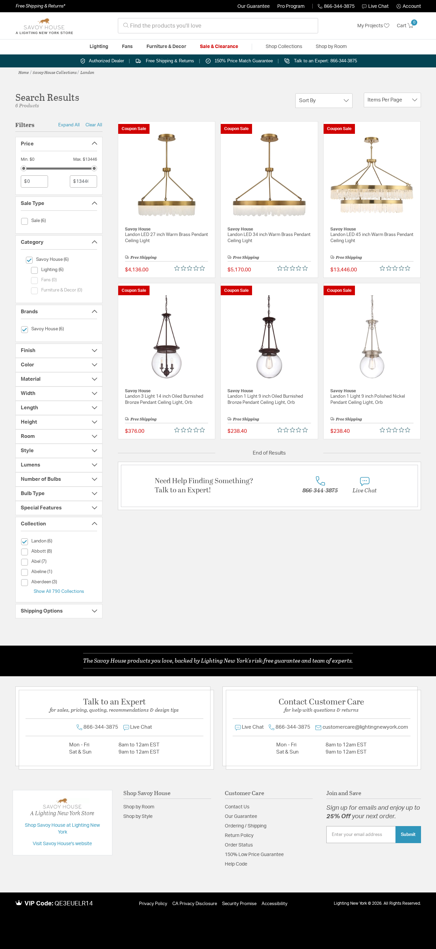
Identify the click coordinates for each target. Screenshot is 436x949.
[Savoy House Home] (44, 26)
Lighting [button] (99, 46)
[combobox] (218, 25)
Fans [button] (127, 46)
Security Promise (239, 904)
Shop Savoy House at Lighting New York (62, 829)
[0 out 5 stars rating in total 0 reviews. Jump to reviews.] (191, 268)
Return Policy (239, 835)
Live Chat (378, 6)
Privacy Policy (153, 904)
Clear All (93, 125)
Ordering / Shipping (245, 826)
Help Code (236, 864)
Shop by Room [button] (331, 46)
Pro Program (291, 6)
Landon (87, 72)
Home (23, 72)
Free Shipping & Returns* (40, 6)
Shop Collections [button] (284, 46)
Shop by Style (138, 816)
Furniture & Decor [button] (166, 46)
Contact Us (237, 807)
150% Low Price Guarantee (254, 854)
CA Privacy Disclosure (194, 904)
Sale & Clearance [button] (219, 46)
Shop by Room (138, 807)
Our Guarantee (253, 6)
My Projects (370, 25)
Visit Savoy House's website (62, 843)
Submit (408, 834)
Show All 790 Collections (59, 591)
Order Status (239, 845)
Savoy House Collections (55, 72)
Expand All (69, 125)
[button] (408, 6)
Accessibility (274, 904)
